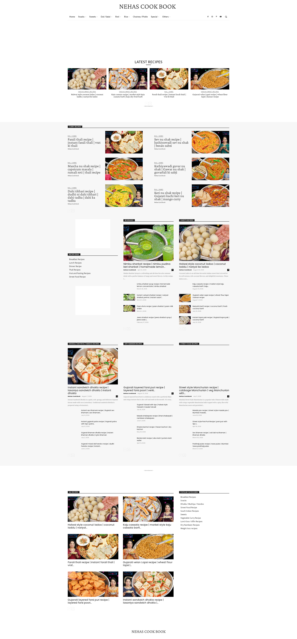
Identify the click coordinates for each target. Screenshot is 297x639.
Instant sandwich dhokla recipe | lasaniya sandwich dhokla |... (143, 601)
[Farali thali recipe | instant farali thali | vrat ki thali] (169, 78)
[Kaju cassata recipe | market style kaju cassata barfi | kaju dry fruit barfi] (128, 78)
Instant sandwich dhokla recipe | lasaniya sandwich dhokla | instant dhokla (89, 390)
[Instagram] (212, 17)
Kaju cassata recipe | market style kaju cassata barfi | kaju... (208, 285)
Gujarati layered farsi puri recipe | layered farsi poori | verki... (144, 389)
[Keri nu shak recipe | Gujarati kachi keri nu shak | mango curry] (210, 195)
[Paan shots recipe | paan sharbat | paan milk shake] (129, 308)
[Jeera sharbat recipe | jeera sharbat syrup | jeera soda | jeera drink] (129, 319)
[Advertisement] (148, 41)
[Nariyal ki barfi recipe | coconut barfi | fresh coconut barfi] (185, 309)
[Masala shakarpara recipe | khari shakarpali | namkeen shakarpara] (129, 419)
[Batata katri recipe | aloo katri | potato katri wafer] (129, 441)
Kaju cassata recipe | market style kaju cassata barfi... (147, 526)
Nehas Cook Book (73, 149)
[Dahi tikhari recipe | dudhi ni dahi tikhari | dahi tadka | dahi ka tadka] (124, 195)
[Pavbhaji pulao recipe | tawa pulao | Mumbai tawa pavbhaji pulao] (185, 447)
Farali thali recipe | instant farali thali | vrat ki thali (169, 95)
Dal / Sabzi (169, 91)
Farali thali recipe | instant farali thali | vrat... (91, 564)
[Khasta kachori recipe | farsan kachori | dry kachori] (129, 430)
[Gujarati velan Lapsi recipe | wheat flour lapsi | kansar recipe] (210, 78)
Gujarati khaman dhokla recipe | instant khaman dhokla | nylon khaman (97, 433)
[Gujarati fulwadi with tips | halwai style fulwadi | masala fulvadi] (129, 407)
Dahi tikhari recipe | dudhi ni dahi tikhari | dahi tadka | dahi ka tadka (83, 195)
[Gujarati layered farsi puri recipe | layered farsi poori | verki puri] (148, 366)
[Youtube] (221, 17)
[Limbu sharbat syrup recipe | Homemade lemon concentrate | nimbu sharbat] (129, 286)
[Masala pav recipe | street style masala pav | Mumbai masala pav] (185, 413)
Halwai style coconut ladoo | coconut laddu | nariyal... (91, 526)
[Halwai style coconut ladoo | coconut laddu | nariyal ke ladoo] (87, 78)
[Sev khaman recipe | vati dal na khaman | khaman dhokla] (185, 435)
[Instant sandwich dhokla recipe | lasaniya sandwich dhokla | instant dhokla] (93, 366)
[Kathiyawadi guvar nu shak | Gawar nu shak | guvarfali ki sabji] (210, 169)
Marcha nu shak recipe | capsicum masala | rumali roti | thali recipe (84, 169)
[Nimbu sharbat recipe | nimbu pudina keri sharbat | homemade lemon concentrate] (148, 243)
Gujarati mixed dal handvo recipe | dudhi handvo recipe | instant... (97, 445)
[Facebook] (208, 17)
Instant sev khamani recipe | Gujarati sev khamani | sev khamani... (97, 411)
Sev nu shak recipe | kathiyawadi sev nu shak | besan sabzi (171, 142)
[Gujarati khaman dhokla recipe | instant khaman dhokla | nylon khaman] (73, 435)
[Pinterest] (216, 17)
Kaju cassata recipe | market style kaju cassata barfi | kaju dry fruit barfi (128, 95)
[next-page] (149, 103)
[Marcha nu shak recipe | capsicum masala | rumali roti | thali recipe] (124, 169)
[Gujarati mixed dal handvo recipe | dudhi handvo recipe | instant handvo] (73, 447)
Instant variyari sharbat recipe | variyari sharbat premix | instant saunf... (152, 296)
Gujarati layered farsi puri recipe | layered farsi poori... (88, 601)
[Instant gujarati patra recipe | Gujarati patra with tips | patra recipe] (73, 424)
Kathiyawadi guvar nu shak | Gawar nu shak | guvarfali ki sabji (170, 169)
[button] (226, 16)
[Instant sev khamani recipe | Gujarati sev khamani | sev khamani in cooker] (73, 413)
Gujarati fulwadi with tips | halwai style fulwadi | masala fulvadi (152, 405)
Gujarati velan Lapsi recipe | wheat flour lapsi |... (147, 564)
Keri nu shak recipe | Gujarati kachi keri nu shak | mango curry (169, 196)
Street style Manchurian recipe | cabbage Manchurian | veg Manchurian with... (204, 390)
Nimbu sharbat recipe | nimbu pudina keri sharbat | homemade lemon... (146, 265)
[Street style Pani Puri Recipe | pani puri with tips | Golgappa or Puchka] (185, 424)
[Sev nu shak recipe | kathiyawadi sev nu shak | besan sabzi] (210, 142)
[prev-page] (146, 103)
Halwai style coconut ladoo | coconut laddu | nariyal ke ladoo (87, 95)
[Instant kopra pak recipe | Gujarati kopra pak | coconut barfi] (185, 320)
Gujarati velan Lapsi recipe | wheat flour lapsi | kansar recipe (210, 95)
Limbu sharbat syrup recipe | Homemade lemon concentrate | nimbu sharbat (153, 285)
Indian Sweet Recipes (87, 91)
